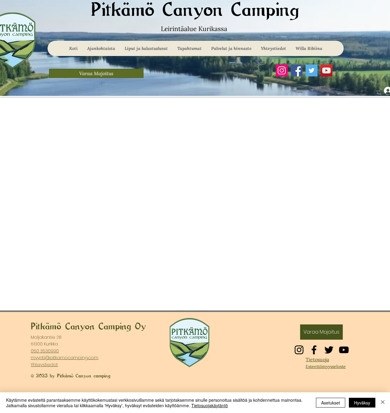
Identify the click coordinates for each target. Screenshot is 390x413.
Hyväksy (362, 403)
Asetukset (330, 403)
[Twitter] (311, 70)
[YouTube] (326, 70)
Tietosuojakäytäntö (209, 405)
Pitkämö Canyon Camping (195, 10)
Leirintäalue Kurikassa (195, 29)
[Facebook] (297, 70)
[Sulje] (382, 402)
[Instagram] (282, 70)
